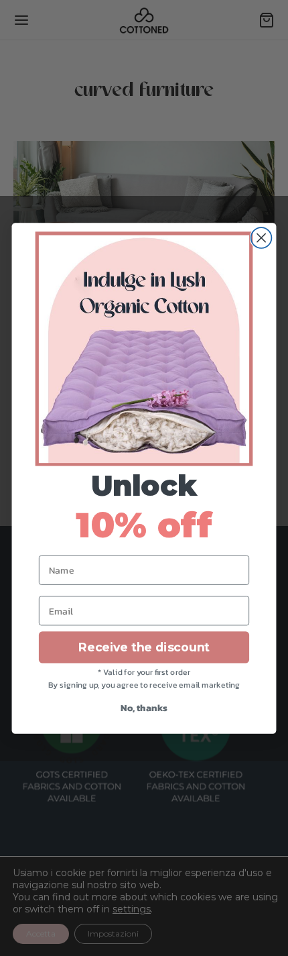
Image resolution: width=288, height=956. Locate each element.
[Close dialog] (261, 237)
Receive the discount (144, 647)
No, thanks (144, 707)
